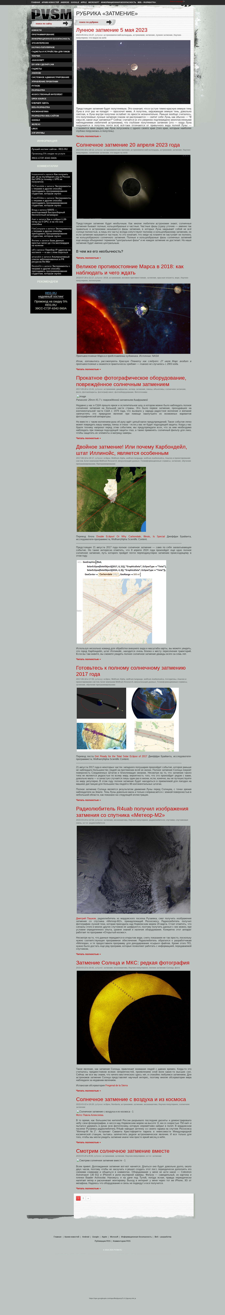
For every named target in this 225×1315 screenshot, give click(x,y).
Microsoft (93, 2)
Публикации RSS (103, 1241)
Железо (36, 124)
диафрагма (121, 389)
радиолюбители (157, 820)
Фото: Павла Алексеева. (90, 1115)
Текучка (36, 56)
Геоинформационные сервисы (156, 461)
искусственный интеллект (47, 94)
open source (39, 99)
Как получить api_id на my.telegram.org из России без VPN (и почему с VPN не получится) (51, 178)
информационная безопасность (51, 39)
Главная (35, 2)
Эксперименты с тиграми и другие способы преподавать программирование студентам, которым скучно (51, 190)
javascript (38, 60)
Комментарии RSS (121, 1241)
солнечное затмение (99, 153)
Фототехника (141, 392)
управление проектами (45, 81)
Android (65, 2)
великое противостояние (134, 278)
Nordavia (115, 1104)
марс (177, 278)
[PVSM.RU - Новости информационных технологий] (51, 15)
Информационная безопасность (118, 2)
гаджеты (37, 69)
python (36, 86)
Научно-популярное (43, 47)
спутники (170, 820)
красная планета (165, 278)
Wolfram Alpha (118, 458)
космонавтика (40, 111)
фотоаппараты (89, 392)
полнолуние (95, 280)
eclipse (107, 458)
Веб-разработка (41, 107)
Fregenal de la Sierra (116, 1085)
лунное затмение (164, 35)
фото (78, 392)
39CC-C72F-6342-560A (44, 158)
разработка (38, 90)
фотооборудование (124, 392)
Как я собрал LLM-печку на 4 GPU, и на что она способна (49, 221)
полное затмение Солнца (161, 968)
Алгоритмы (38, 133)
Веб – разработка (147, 2)
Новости (37, 30)
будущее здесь (40, 103)
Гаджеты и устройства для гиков (51, 52)
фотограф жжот (105, 392)
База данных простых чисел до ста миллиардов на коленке (50, 243)
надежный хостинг (51, 294)
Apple (84, 2)
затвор (131, 389)
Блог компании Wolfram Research (100, 461)
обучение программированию (100, 685)
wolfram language (134, 458)
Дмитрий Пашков (86, 918)
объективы (159, 389)
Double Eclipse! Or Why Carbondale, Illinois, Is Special (130, 536)
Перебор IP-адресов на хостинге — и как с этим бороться (51, 251)
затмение (150, 35)
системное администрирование (50, 77)
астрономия (139, 35)
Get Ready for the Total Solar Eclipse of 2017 (121, 756)
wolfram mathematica (154, 458)
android (36, 73)
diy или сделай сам (43, 64)
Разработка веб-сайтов (45, 116)
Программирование (43, 34)
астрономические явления (117, 150)
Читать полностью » (88, 136)
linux (35, 129)
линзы (149, 389)
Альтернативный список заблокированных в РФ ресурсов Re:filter (51, 259)
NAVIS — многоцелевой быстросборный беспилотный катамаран (48, 212)
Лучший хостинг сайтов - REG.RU (50, 149)
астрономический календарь (118, 35)
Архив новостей (50, 2)
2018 (105, 278)
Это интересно (40, 43)
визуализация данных (129, 461)
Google (75, 2)
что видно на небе (97, 38)
